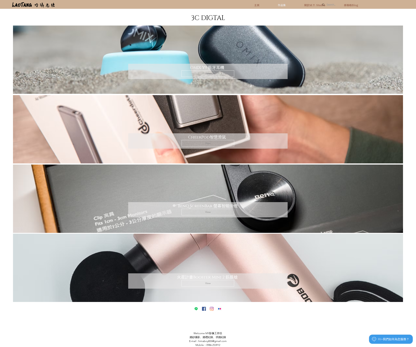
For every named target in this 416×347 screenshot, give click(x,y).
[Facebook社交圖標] (204, 309)
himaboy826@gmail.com (212, 341)
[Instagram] (212, 309)
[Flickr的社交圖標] (219, 309)
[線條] (196, 309)
